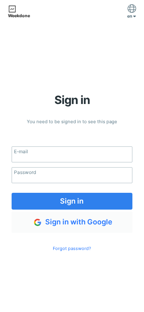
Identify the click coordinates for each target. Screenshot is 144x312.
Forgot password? (72, 248)
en (130, 16)
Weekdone (19, 15)
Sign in (72, 201)
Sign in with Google (78, 221)
